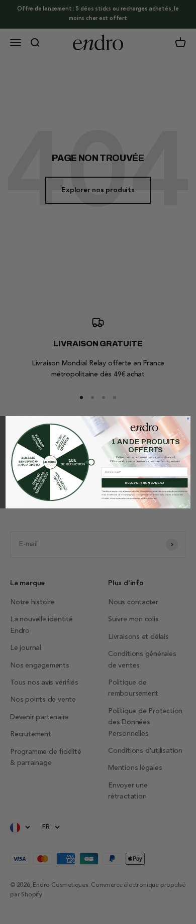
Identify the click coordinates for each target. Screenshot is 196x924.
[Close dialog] (188, 418)
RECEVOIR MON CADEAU (144, 482)
